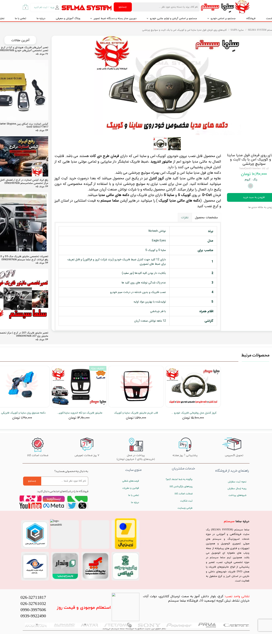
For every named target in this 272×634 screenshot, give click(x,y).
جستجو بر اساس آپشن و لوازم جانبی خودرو (173, 18)
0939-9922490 (33, 616)
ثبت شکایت (186, 500)
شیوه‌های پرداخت (237, 495)
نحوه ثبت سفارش (237, 481)
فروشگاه (250, 18)
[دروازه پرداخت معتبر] (126, 548)
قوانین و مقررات (130, 488)
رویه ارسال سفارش (237, 488)
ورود (52, 7)
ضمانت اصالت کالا (184, 493)
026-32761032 (33, 604)
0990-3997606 (33, 610)
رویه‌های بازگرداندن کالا (181, 486)
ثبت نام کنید (40, 7)
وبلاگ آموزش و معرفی (68, 18)
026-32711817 (33, 598)
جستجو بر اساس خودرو (223, 18)
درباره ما (41, 18)
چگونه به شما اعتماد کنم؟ (179, 479)
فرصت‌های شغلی (130, 481)
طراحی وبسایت (185, 508)
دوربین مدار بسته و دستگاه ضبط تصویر (115, 18)
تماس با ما (20, 18)
